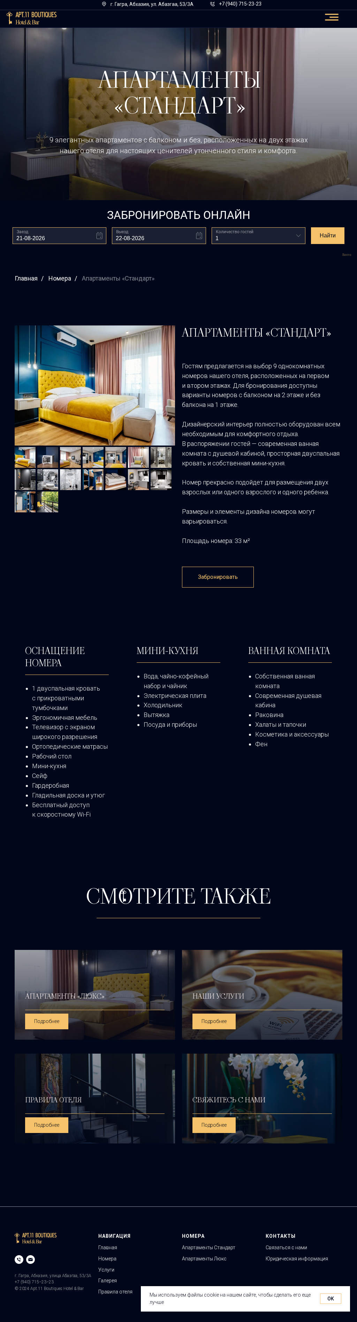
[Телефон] (19, 1259)
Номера (59, 278)
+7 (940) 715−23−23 (34, 1282)
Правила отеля (53, 1100)
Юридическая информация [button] (297, 1258)
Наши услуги (218, 996)
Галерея (107, 1280)
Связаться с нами (286, 1247)
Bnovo (346, 255)
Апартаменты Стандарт (208, 1247)
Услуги (106, 1270)
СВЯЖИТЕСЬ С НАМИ (228, 1100)
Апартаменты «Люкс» (65, 996)
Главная (26, 278)
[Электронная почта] (30, 1259)
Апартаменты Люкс (204, 1258)
